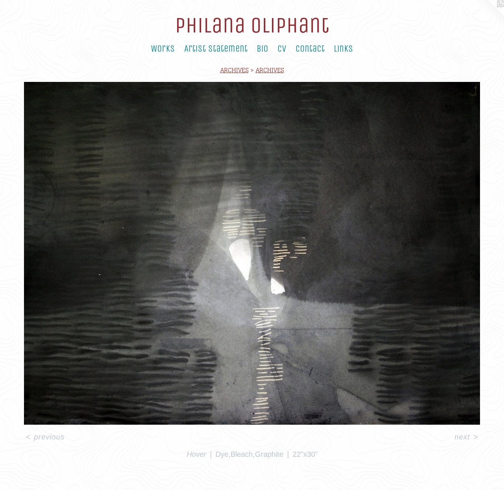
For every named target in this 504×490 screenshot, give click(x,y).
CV (281, 48)
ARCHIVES (234, 70)
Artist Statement (216, 48)
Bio (262, 48)
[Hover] (252, 253)
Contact (310, 48)
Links (343, 48)
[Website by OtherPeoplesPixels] (489, 15)
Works (163, 48)
